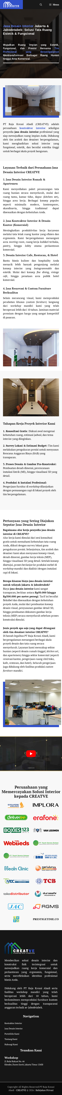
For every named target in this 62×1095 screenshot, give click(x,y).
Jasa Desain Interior (14, 1028)
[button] (41, 4)
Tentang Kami (11, 1039)
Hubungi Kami (11, 1044)
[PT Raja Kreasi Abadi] (11, 4)
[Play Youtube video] (31, 753)
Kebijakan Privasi (45, 1090)
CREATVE (21, 1090)
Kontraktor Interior (13, 1023)
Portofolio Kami (12, 1033)
